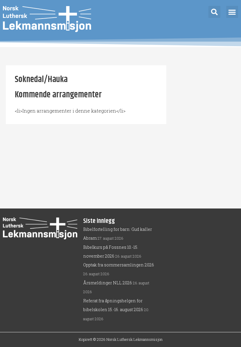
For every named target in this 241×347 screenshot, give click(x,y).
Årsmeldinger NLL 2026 (107, 283)
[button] (214, 12)
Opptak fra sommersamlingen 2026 (118, 265)
